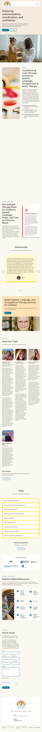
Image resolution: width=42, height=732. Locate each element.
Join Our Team (6, 478)
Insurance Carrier (15, 661)
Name (3, 650)
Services (20, 711)
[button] (37, 4)
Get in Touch (8, 312)
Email (3, 661)
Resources (25, 711)
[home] (7, 3)
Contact (29, 711)
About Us (16, 711)
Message (3, 666)
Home (12, 711)
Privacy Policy (31, 727)
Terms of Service (37, 727)
